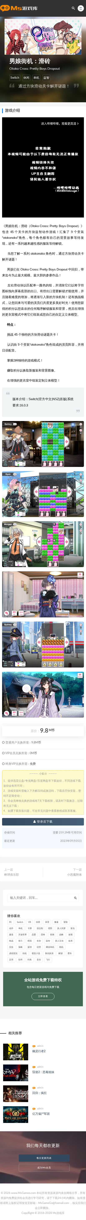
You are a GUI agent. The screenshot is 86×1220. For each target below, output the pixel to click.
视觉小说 (36, 953)
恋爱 (34, 935)
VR (29, 922)
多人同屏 (61, 928)
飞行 (48, 960)
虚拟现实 (13, 953)
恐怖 (43, 935)
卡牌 (30, 928)
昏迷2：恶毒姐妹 (43, 1072)
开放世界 (22, 935)
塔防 (50, 928)
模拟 (30, 941)
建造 (11, 935)
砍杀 (70, 941)
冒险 (65, 922)
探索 (70, 935)
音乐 (39, 960)
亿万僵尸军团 (41, 1114)
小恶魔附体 (74, 874)
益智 (46, 77)
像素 (56, 922)
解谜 (60, 953)
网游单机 (50, 947)
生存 (39, 941)
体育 (47, 922)
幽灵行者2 (39, 1051)
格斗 (20, 941)
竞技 (11, 947)
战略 (61, 935)
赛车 (70, 953)
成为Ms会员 (44, 1168)
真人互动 (59, 941)
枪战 (11, 941)
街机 (25, 953)
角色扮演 (49, 953)
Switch (14, 77)
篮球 (30, 947)
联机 (61, 947)
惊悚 (52, 935)
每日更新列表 (44, 1158)
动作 (11, 928)
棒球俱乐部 (11, 874)
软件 (20, 960)
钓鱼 (30, 960)
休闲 (26, 77)
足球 (11, 960)
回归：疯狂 (39, 1093)
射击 (73, 928)
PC (10, 922)
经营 (39, 947)
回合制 (40, 928)
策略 (20, 947)
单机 (36, 77)
